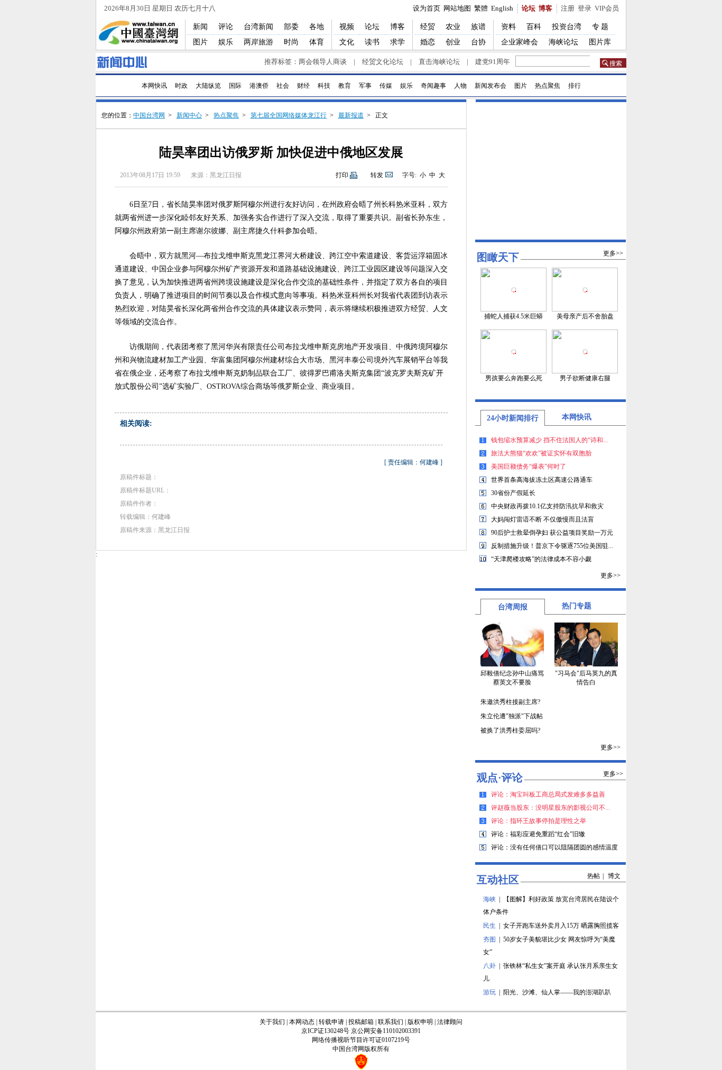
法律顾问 (449, 1022)
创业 (453, 42)
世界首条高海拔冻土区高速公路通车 (542, 479)
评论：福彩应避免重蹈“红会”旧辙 (538, 834)
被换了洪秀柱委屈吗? (510, 730)
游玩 (489, 992)
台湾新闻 (258, 27)
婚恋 (427, 42)
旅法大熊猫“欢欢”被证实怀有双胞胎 (541, 453)
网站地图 (457, 8)
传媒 (385, 85)
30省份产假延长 (513, 493)
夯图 (489, 939)
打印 (342, 175)
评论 (225, 27)
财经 (303, 85)
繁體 (481, 8)
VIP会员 (607, 8)
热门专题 (576, 606)
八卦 (489, 966)
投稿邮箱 (361, 1022)
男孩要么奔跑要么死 (513, 378)
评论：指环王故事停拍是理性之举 (538, 821)
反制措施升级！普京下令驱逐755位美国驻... (552, 546)
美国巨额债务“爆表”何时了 (528, 466)
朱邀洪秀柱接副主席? (510, 702)
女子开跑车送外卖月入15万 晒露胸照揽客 (561, 925)
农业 (453, 27)
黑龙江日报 (226, 175)
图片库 (600, 42)
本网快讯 (154, 85)
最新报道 (351, 115)
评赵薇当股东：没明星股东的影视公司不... (550, 807)
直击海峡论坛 (439, 62)
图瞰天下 (498, 257)
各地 (316, 27)
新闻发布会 (490, 85)
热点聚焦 (547, 85)
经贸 (427, 27)
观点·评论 (500, 777)
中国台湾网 (149, 115)
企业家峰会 (519, 42)
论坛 (528, 8)
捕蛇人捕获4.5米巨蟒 (513, 316)
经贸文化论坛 (382, 62)
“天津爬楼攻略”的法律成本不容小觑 (541, 559)
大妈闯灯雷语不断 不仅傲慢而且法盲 (542, 519)
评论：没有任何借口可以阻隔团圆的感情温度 (554, 847)
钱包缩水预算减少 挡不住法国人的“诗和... (549, 440)
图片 (200, 42)
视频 (346, 27)
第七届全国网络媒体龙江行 (289, 115)
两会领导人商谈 (323, 62)
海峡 (489, 899)
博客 (545, 8)
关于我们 (272, 1022)
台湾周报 (512, 607)
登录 (584, 8)
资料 (508, 27)
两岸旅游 (258, 42)
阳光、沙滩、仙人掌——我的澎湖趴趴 (557, 992)
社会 (282, 85)
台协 (478, 42)
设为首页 (426, 8)
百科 (533, 27)
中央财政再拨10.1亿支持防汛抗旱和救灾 (547, 506)
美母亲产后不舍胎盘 (585, 316)
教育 (344, 85)
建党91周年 (492, 62)
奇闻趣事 (433, 85)
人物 (460, 85)
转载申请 (331, 1022)
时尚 (291, 42)
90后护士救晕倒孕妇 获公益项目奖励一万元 (552, 532)
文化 (346, 42)
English (502, 8)
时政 (181, 85)
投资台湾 (566, 27)
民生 (489, 925)
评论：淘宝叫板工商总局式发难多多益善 (548, 794)
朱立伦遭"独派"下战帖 (511, 716)
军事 (365, 85)
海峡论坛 (563, 42)
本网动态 (301, 1022)
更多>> (613, 253)
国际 (235, 85)
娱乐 (225, 42)
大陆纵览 (208, 85)
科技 (324, 85)
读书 (372, 42)
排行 (574, 85)
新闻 (200, 27)
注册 (568, 8)
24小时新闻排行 (513, 418)
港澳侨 (259, 85)
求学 (397, 42)
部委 (291, 27)
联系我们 (390, 1022)
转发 (377, 175)
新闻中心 (189, 115)
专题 (601, 27)
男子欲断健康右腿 (585, 378)
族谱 (478, 27)
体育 (316, 42)
